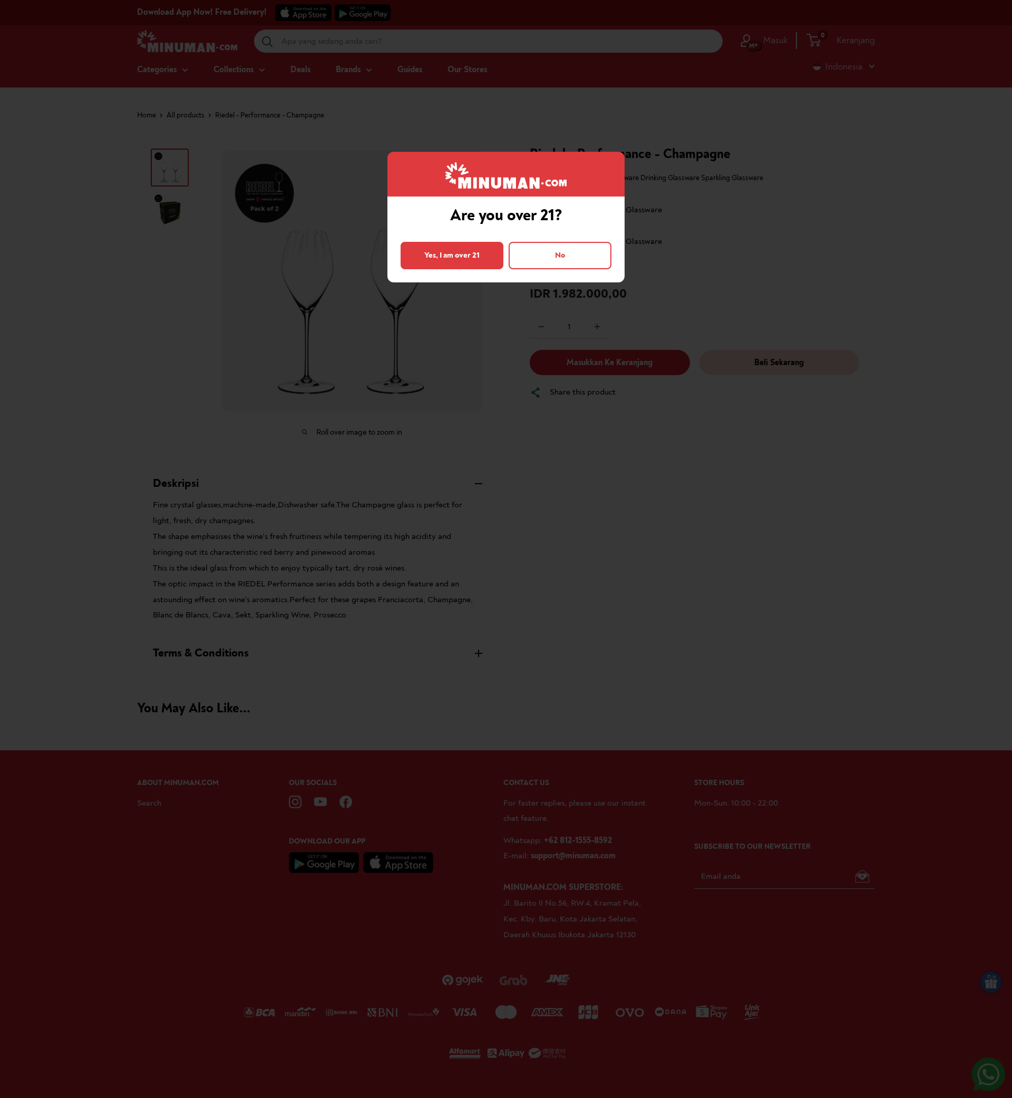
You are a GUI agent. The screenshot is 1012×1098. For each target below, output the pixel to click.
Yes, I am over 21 (452, 255)
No (560, 255)
